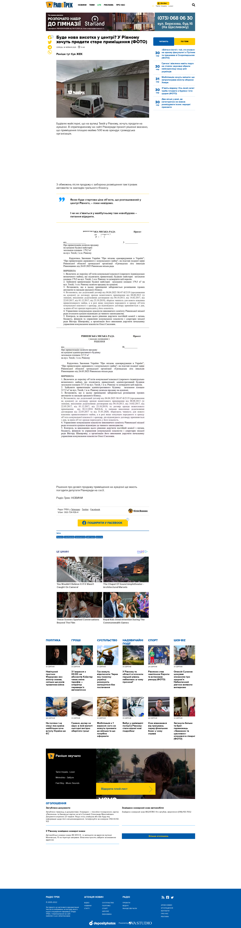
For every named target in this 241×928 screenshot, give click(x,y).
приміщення (80, 537)
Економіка (107, 914)
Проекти (126, 903)
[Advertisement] (102, 159)
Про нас (120, 5)
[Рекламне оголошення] (120, 22)
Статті (87, 908)
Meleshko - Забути (65, 777)
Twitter (85, 509)
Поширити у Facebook (107, 522)
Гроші (76, 640)
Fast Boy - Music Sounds (67, 783)
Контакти (165, 911)
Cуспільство (107, 640)
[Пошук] (193, 4)
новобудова (69, 537)
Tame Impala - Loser (65, 772)
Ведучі (125, 906)
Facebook (95, 509)
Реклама (108, 5)
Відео (86, 903)
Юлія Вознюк (140, 511)
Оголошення (56, 803)
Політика (53, 640)
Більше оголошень (158, 836)
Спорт (153, 640)
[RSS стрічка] (163, 897)
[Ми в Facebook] (167, 897)
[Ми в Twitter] (172, 898)
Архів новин (166, 905)
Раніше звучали (130, 908)
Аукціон (60, 537)
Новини (82, 5)
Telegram (75, 509)
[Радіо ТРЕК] (59, 5)
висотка (99, 537)
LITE (99, 5)
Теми (92, 5)
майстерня (90, 537)
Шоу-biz (179, 640)
